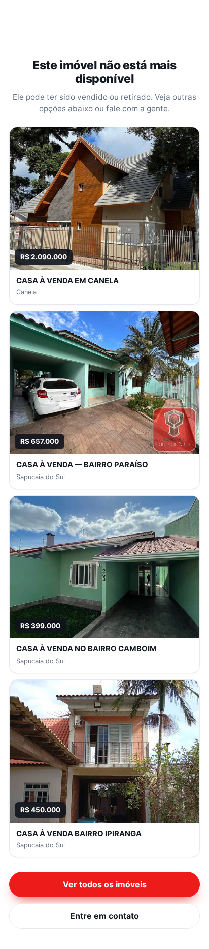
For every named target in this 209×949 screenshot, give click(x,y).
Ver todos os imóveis (105, 884)
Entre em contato (104, 916)
